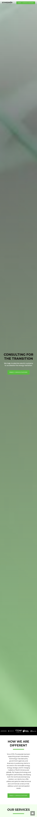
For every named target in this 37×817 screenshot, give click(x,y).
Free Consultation (26, 2)
